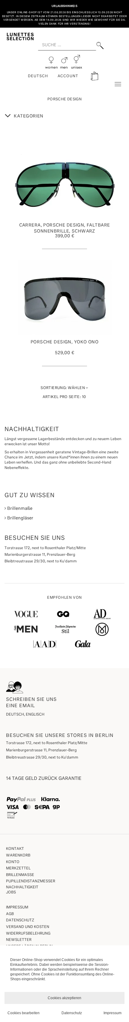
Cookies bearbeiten (24, 1013)
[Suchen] (100, 45)
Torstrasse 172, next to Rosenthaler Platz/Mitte (46, 743)
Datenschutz (20, 920)
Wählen (63, 388)
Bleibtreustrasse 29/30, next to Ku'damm (42, 757)
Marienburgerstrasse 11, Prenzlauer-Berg (41, 750)
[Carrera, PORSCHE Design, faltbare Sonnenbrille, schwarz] (64, 180)
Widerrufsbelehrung (28, 933)
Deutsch (38, 76)
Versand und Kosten (27, 927)
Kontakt (15, 849)
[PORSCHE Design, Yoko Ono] (64, 297)
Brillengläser (19, 518)
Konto (13, 862)
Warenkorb (18, 855)
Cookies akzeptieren (64, 998)
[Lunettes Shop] (20, 36)
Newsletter (19, 940)
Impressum (17, 907)
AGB (10, 914)
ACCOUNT (68, 76)
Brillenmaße (19, 508)
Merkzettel (18, 868)
